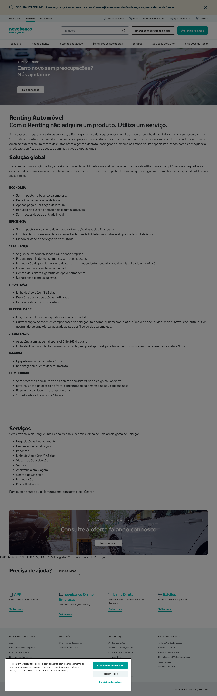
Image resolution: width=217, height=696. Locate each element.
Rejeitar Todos (110, 673)
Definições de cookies (110, 682)
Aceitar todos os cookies (110, 665)
